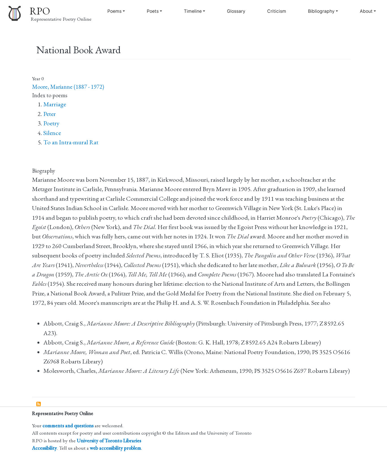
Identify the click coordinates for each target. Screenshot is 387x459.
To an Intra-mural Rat (70, 142)
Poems (114, 11)
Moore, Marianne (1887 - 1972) (68, 86)
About (366, 11)
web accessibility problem (115, 448)
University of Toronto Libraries (109, 440)
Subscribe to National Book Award (38, 404)
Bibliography (321, 11)
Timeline (193, 11)
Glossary (236, 11)
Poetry (51, 123)
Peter (49, 114)
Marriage (54, 104)
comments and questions (67, 425)
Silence (52, 133)
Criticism (276, 11)
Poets (153, 11)
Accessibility (44, 448)
